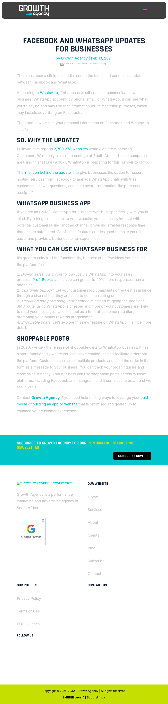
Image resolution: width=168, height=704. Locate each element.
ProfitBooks (42, 279)
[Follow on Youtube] (36, 663)
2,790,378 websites (71, 149)
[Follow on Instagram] (20, 663)
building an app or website (55, 404)
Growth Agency (74, 58)
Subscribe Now (130, 455)
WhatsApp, (49, 92)
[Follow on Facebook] (28, 649)
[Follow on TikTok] (28, 663)
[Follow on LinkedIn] (20, 649)
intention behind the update (47, 172)
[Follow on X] (36, 649)
